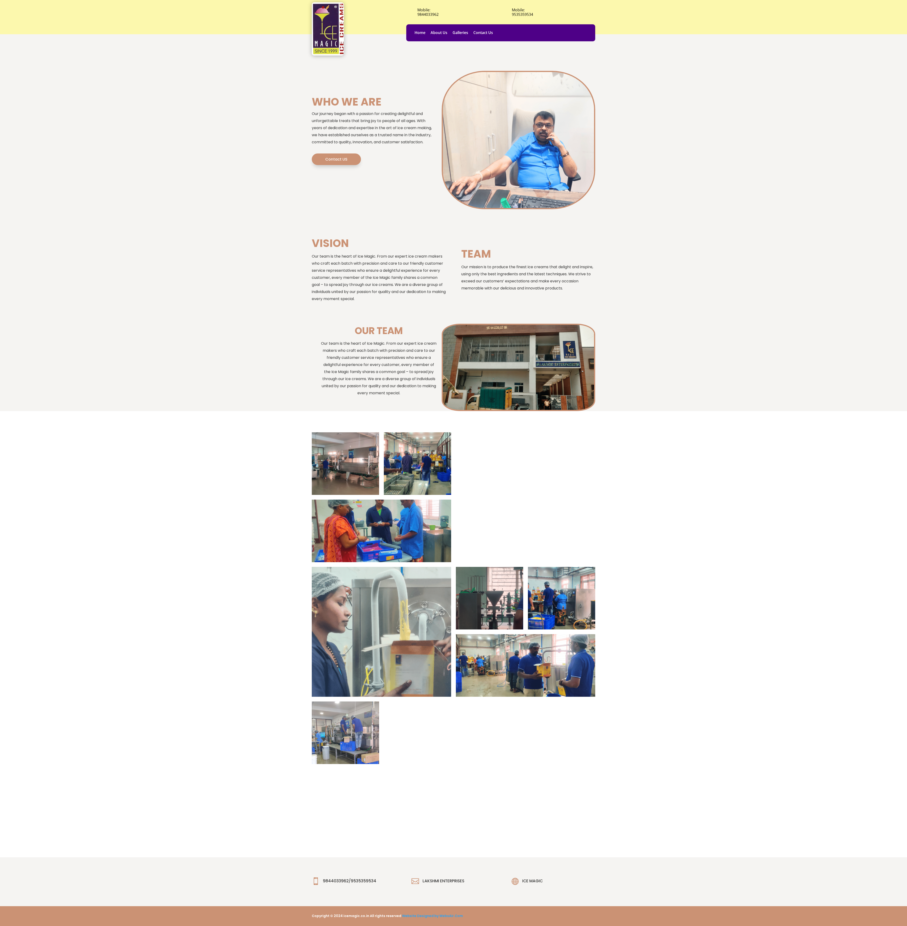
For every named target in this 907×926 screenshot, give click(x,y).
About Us (439, 33)
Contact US (336, 159)
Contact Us (483, 33)
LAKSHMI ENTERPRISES (443, 881)
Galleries (460, 33)
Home (420, 33)
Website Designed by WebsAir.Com (432, 915)
